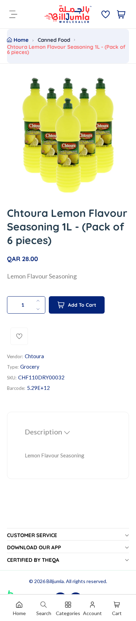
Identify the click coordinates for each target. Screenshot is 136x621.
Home (21, 40)
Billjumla (55, 581)
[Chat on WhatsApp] (13, 586)
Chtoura (34, 356)
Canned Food (54, 40)
